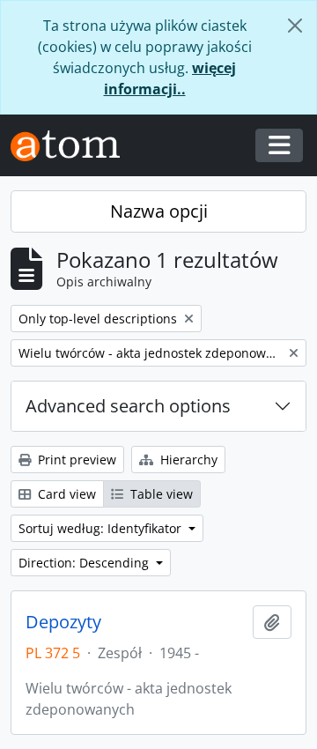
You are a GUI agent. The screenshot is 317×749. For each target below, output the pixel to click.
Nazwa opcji (159, 211)
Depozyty (63, 622)
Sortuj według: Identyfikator (101, 528)
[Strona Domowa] (72, 145)
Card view (65, 494)
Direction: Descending (85, 562)
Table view (160, 494)
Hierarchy (187, 459)
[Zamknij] (295, 25)
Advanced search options (128, 406)
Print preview (75, 459)
